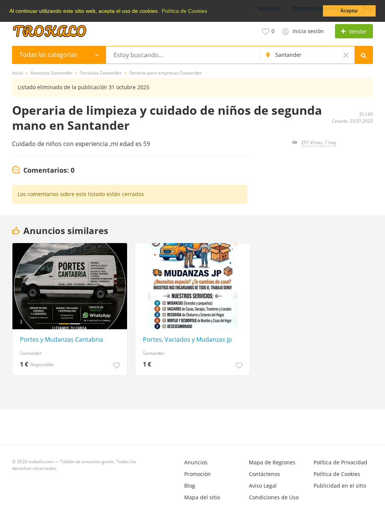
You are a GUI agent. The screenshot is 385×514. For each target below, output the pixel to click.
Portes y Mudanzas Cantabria (61, 339)
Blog (189, 485)
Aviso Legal (263, 485)
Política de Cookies (337, 474)
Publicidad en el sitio (340, 485)
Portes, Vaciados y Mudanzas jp (187, 339)
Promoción (197, 474)
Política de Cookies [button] (184, 11)
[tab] (43, 170)
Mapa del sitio (202, 497)
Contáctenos (264, 474)
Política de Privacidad (340, 462)
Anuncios (196, 462)
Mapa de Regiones (272, 462)
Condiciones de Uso (274, 497)
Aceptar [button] (349, 11)
